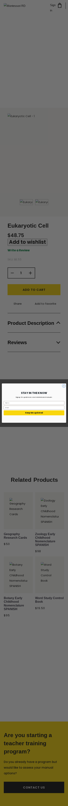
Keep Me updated (34, 413)
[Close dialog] (63, 385)
